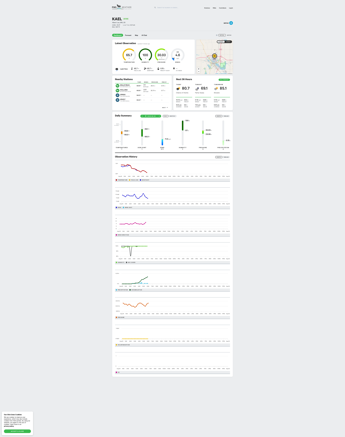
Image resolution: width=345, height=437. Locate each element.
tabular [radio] (226, 116)
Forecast (128, 35)
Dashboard (117, 35)
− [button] (198, 71)
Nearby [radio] (228, 41)
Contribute (222, 8)
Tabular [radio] (226, 157)
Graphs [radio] (219, 157)
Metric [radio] (229, 35)
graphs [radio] (219, 116)
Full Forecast (224, 79)
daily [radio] (165, 116)
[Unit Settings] (216, 35)
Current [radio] (221, 41)
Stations (207, 8)
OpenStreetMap (223, 73)
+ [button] (198, 69)
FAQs (214, 8)
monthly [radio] (172, 116)
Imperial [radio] (222, 35)
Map (136, 35)
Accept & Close (17, 431)
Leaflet (216, 73)
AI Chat (144, 35)
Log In (231, 8)
